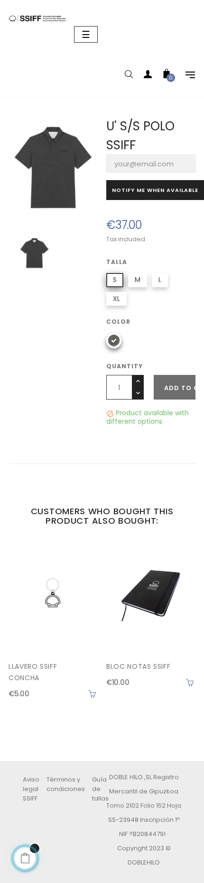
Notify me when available (155, 190)
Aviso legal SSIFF (31, 789)
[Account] (147, 76)
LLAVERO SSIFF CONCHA (33, 672)
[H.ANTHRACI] (113, 340)
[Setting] (185, 76)
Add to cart (179, 387)
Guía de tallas (100, 789)
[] (92, 694)
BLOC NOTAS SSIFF (138, 666)
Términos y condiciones (65, 784)
